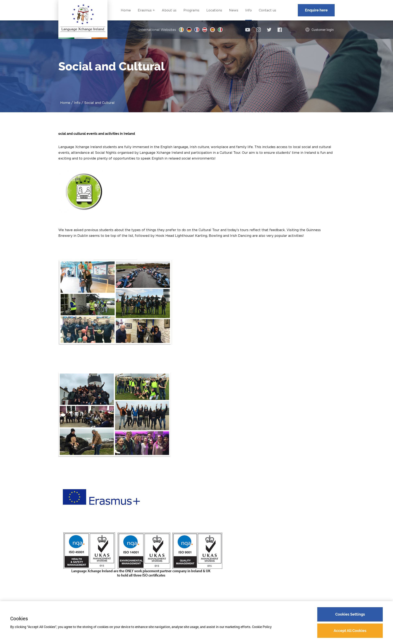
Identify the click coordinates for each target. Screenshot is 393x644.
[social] (247, 29)
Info (77, 103)
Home (65, 103)
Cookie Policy (262, 627)
